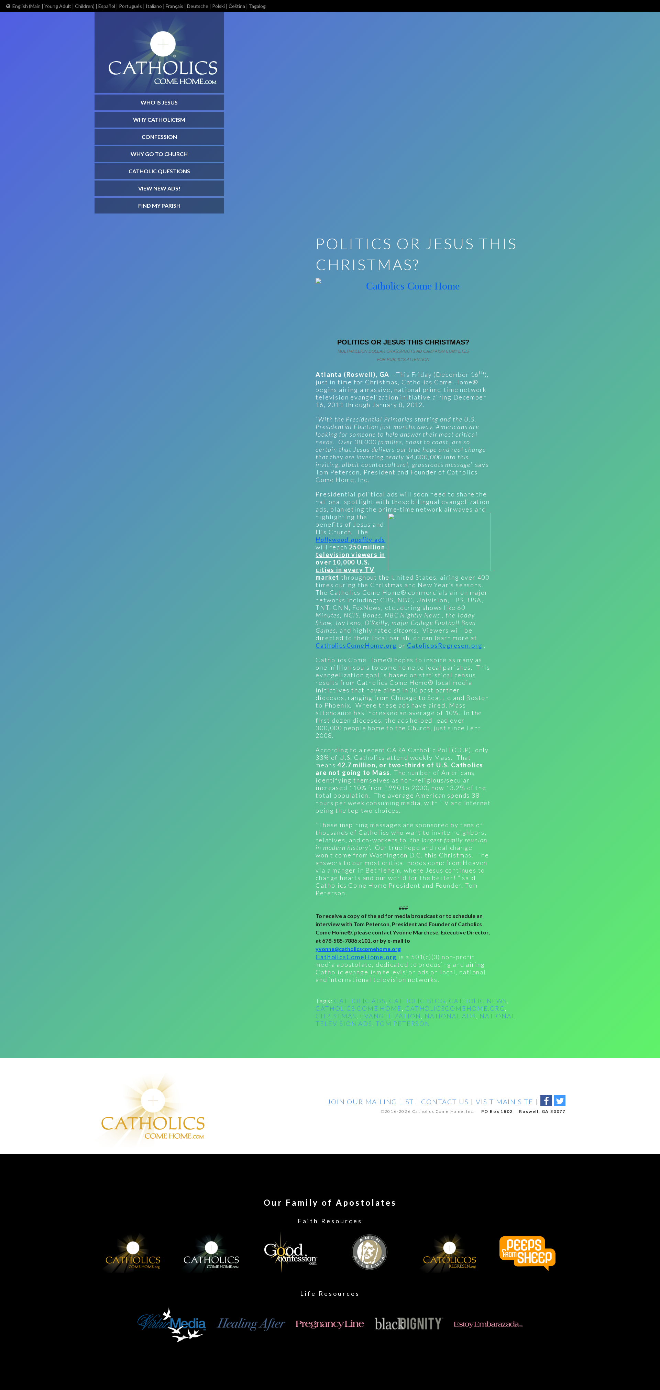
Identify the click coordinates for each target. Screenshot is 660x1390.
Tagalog (257, 6)
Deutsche (197, 6)
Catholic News (478, 1001)
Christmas (336, 1016)
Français (174, 6)
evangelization (390, 1016)
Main (36, 6)
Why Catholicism (159, 119)
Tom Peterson (403, 1023)
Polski (218, 6)
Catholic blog (417, 1001)
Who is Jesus (159, 102)
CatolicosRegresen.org (444, 645)
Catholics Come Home (359, 1008)
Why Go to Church (159, 154)
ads (350, 539)
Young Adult (57, 6)
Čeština (237, 6)
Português (130, 6)
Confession (159, 136)
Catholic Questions (159, 171)
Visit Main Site (505, 1101)
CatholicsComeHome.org (356, 645)
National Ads (450, 1016)
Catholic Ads (360, 1001)
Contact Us (445, 1101)
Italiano (154, 6)
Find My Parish (159, 205)
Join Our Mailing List (370, 1101)
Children (84, 6)
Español (106, 6)
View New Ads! (159, 188)
